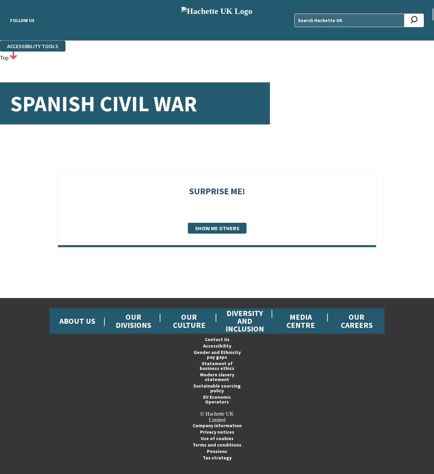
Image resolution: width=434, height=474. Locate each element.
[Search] (414, 20)
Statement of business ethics (217, 365)
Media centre (301, 321)
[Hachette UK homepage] (217, 20)
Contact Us (217, 339)
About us (77, 321)
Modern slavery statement (217, 377)
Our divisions (133, 321)
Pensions (217, 451)
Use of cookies (217, 438)
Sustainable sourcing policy (217, 388)
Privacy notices (217, 432)
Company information (217, 425)
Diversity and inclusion (244, 321)
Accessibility (217, 346)
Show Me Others (217, 228)
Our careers (357, 321)
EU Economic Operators (217, 399)
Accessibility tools (32, 46)
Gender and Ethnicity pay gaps (217, 354)
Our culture (189, 321)
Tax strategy (217, 458)
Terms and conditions (217, 445)
